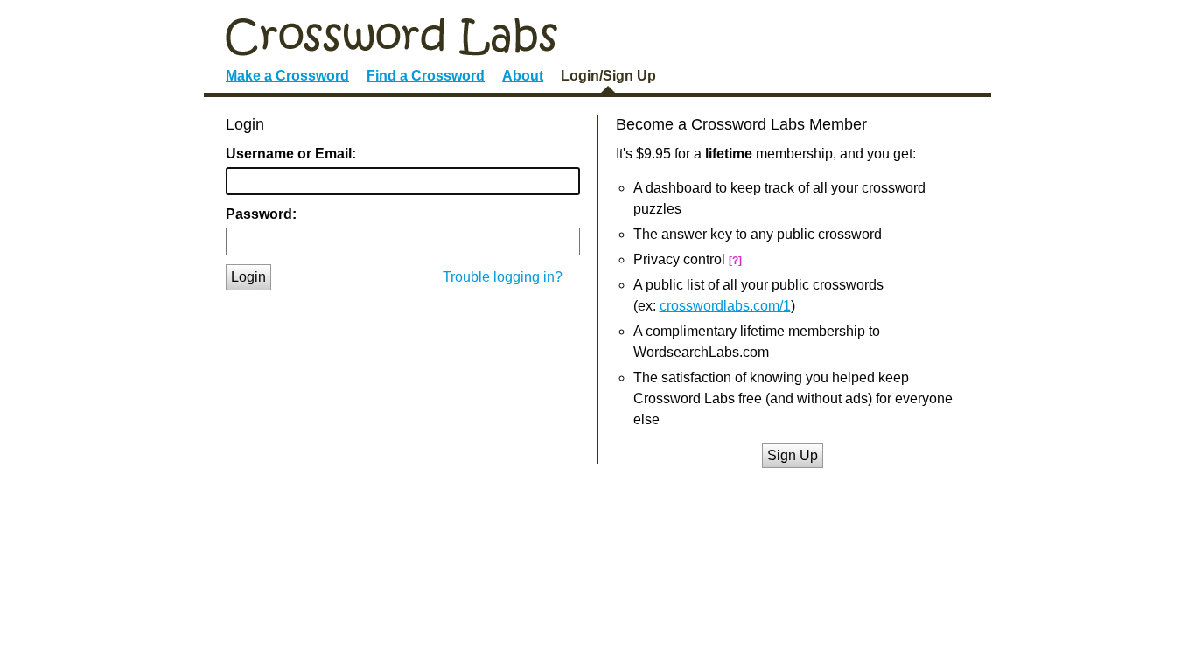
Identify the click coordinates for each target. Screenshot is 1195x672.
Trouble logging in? (503, 277)
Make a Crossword (287, 75)
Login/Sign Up (608, 75)
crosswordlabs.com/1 (725, 305)
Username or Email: (291, 153)
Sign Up (792, 455)
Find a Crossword (426, 75)
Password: (261, 213)
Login (248, 277)
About (522, 75)
